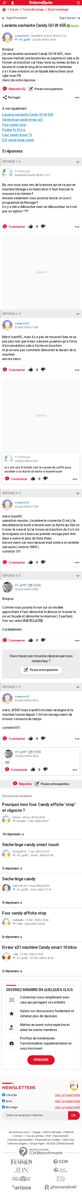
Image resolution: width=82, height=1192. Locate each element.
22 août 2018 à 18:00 (26, 589)
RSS (48, 1136)
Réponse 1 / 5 (11, 161)
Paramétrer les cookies (48, 1139)
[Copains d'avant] (21, 1178)
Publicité (69, 1132)
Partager (14, 97)
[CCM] (60, 1162)
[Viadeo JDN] (60, 1178)
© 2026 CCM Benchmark (60, 1143)
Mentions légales (17, 1143)
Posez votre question (48, 89)
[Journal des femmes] (21, 1162)
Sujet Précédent (16, 18)
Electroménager (58, 9)
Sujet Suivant (67, 18)
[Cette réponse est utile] (30, 227)
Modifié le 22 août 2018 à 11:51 (32, 175)
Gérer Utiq (68, 1139)
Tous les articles (34, 1136)
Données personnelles (20, 1139)
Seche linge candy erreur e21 (22, 120)
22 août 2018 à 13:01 (26, 461)
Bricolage (11, 1107)
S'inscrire (41, 1059)
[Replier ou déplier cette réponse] (77, 161)
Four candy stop (14, 125)
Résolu (74, 25)
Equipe (37, 1132)
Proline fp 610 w (13, 130)
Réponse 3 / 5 (11, 493)
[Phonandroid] (60, 1187)
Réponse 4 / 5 (11, 575)
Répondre (25, 784)
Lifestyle (11, 1095)
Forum (14, 9)
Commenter (16, 226)
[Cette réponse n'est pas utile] (43, 227)
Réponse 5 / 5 (11, 687)
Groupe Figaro (37, 1143)
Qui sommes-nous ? (20, 1132)
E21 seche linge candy (18, 140)
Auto (8, 1101)
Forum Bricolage (33, 9)
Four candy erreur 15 (17, 135)
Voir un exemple (67, 1095)
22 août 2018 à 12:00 (26, 327)
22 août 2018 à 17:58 (26, 506)
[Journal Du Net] (21, 1170)
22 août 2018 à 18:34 (44, 39)
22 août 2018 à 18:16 (26, 700)
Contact (18, 1136)
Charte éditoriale (52, 1132)
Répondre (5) (16, 89)
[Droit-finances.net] (60, 1170)
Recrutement (61, 1136)
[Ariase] (21, 1187)
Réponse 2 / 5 (11, 313)
